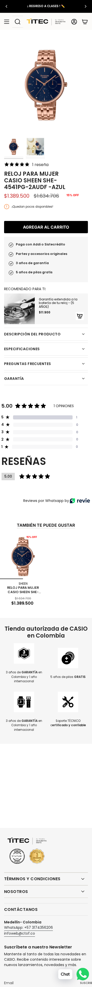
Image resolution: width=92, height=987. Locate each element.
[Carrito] (84, 22)
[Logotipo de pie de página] (27, 851)
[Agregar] (80, 316)
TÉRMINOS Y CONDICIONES (32, 879)
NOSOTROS (16, 892)
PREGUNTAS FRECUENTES (27, 363)
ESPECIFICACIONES (22, 348)
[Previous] (6, 6)
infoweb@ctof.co (19, 933)
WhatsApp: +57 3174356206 (28, 927)
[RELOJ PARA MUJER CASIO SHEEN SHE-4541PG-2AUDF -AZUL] (23, 556)
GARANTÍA (14, 378)
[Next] (85, 6)
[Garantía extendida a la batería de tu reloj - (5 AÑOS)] (19, 308)
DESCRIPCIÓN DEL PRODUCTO (32, 334)
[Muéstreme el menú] (7, 22)
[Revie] (80, 501)
